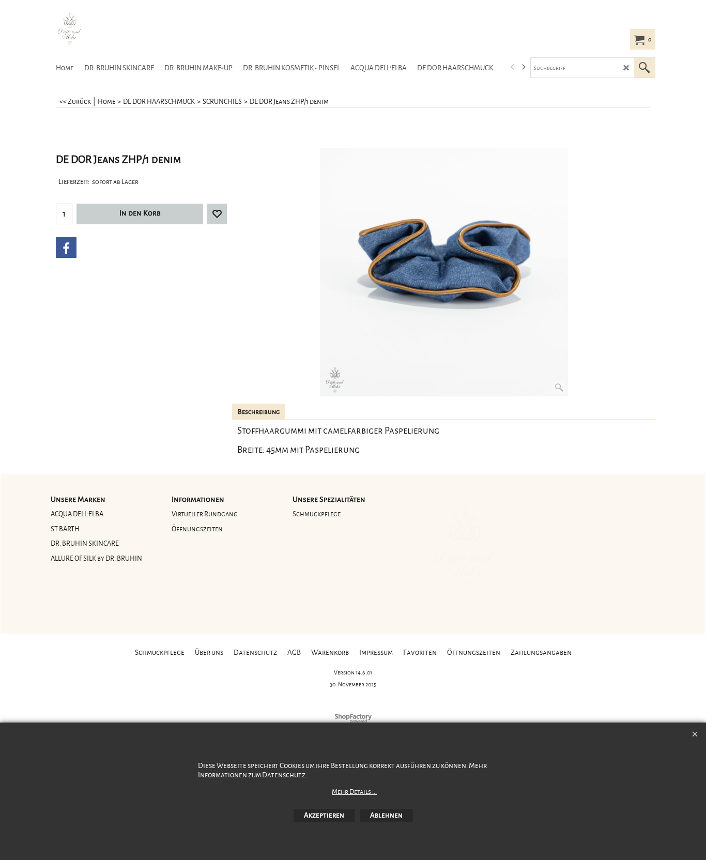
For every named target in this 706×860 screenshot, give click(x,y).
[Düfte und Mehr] (128, 29)
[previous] (512, 67)
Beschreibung (259, 412)
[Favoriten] (217, 214)
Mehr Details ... (354, 791)
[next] (523, 67)
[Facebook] (66, 247)
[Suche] (644, 68)
